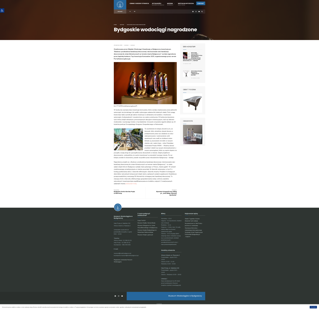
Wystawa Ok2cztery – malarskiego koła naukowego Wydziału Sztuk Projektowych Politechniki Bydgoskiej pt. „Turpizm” (192, 56)
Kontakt (201, 3)
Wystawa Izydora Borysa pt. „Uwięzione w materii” (196, 73)
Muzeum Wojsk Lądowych (145, 235)
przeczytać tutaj (131, 184)
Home (115, 24)
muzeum (133, 45)
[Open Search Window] (202, 11)
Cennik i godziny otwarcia (139, 3)
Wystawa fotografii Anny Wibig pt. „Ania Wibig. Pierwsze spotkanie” (166, 192)
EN (134, 11)
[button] (2, 10)
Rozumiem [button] (313, 307)
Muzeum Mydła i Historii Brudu (146, 223)
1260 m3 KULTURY (189, 47)
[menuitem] (170, 3)
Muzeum (170, 4)
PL (130, 11)
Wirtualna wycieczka (186, 4)
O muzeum (159, 304)
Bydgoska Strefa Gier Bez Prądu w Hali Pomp (124, 191)
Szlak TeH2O (141, 220)
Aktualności (158, 4)
